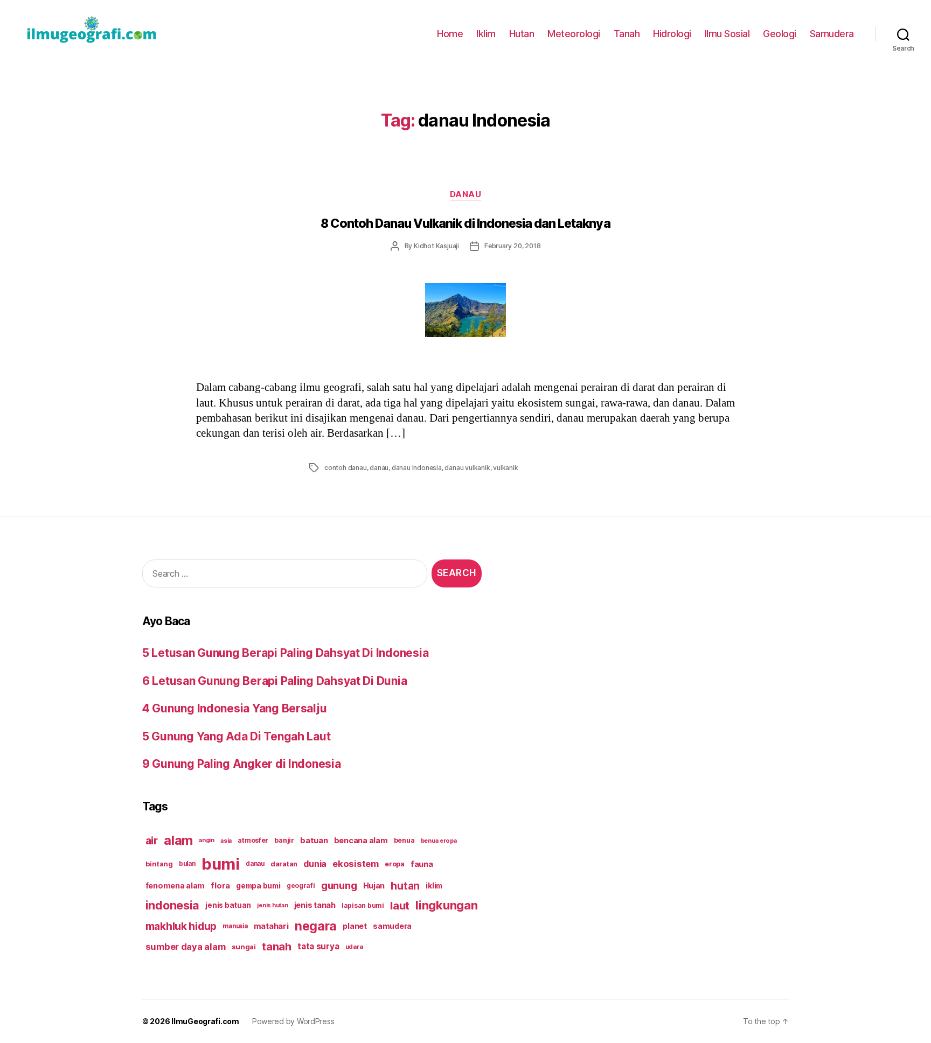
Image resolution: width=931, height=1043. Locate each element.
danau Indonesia (417, 468)
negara (316, 926)
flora (220, 886)
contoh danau (345, 468)
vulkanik (505, 468)
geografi (301, 885)
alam (178, 840)
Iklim (486, 33)
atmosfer (253, 840)
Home (450, 33)
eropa (395, 864)
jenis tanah (315, 905)
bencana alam (361, 840)
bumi (221, 864)
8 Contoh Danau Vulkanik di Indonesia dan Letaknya (465, 223)
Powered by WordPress (293, 1021)
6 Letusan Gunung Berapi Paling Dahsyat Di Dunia (274, 681)
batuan (314, 840)
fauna (422, 864)
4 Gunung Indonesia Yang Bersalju (234, 708)
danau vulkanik (467, 468)
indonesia (172, 905)
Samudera (832, 33)
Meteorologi (573, 33)
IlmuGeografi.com (205, 1021)
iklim (434, 885)
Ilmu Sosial (727, 33)
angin (206, 840)
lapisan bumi (363, 905)
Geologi (779, 33)
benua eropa (439, 840)
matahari (271, 926)
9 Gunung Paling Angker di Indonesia (241, 764)
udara (354, 946)
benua (404, 840)
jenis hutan (272, 905)
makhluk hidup (181, 926)
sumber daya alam (185, 946)
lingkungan (446, 905)
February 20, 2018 (512, 246)
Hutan (521, 33)
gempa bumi (258, 885)
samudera (392, 925)
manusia (235, 926)
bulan (187, 863)
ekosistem (355, 863)
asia (226, 840)
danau (379, 468)
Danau (466, 194)
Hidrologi (672, 33)
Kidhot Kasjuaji (436, 246)
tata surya (318, 946)
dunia (314, 864)
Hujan (374, 885)
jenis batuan (228, 905)
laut (399, 905)
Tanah (627, 33)
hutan (405, 885)
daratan (283, 864)
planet (354, 925)
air (151, 840)
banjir (284, 840)
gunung (339, 885)
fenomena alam (175, 885)
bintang (159, 863)
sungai (244, 946)
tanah (276, 946)
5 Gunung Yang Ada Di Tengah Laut (236, 736)
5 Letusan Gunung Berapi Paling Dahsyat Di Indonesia (285, 653)
